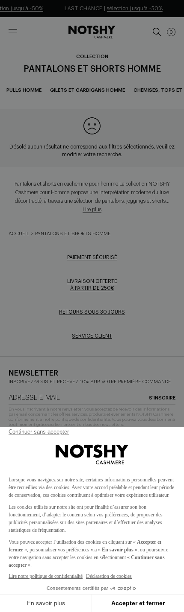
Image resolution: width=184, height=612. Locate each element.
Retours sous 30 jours (92, 312)
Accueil (19, 233)
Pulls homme (24, 90)
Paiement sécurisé (92, 257)
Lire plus (92, 209)
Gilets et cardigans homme (87, 90)
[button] (171, 32)
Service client (92, 335)
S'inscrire (162, 398)
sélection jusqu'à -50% (132, 8)
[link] (156, 32)
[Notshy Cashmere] (91, 32)
